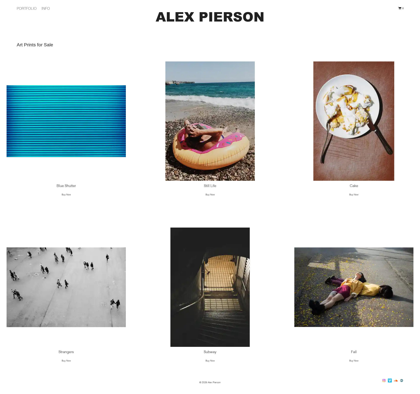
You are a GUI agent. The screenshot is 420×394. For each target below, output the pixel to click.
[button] (401, 8)
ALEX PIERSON (210, 17)
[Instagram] (384, 380)
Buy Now (66, 194)
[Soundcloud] (396, 380)
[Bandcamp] (402, 380)
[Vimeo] (390, 380)
